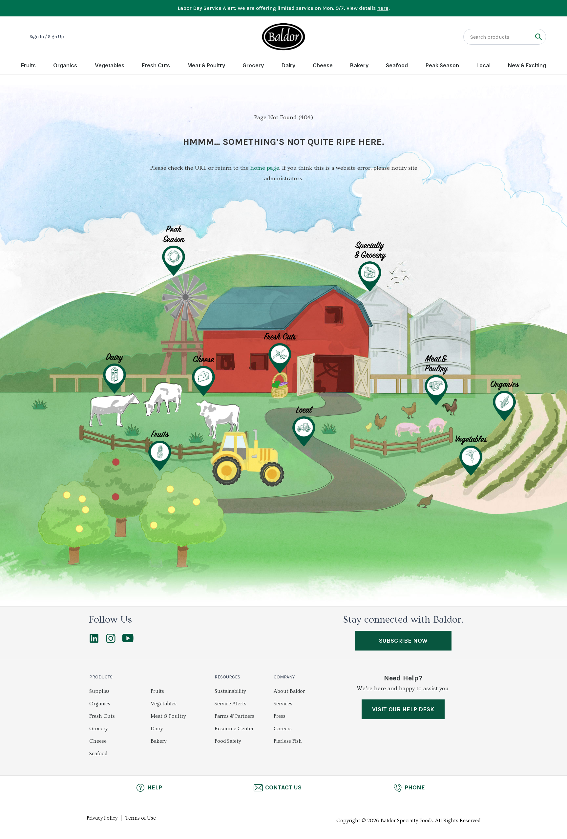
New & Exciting (527, 65)
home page (264, 168)
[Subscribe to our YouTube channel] (128, 641)
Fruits (28, 65)
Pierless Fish (288, 741)
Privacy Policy (102, 818)
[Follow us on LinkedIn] (94, 641)
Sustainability (230, 691)
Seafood (397, 65)
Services (283, 704)
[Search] (538, 36)
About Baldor (289, 691)
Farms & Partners (234, 716)
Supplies (99, 691)
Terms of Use (140, 818)
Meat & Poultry (206, 65)
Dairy (288, 65)
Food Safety (228, 741)
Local (483, 65)
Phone (415, 787)
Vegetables (109, 65)
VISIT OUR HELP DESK (403, 709)
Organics (65, 65)
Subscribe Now (403, 640)
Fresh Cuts (156, 65)
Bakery (359, 65)
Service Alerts (230, 704)
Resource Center (234, 729)
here (382, 8)
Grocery (253, 65)
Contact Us (283, 787)
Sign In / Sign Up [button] (47, 36)
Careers (283, 729)
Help (154, 787)
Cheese (323, 65)
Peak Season (442, 65)
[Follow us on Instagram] (110, 641)
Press (279, 716)
